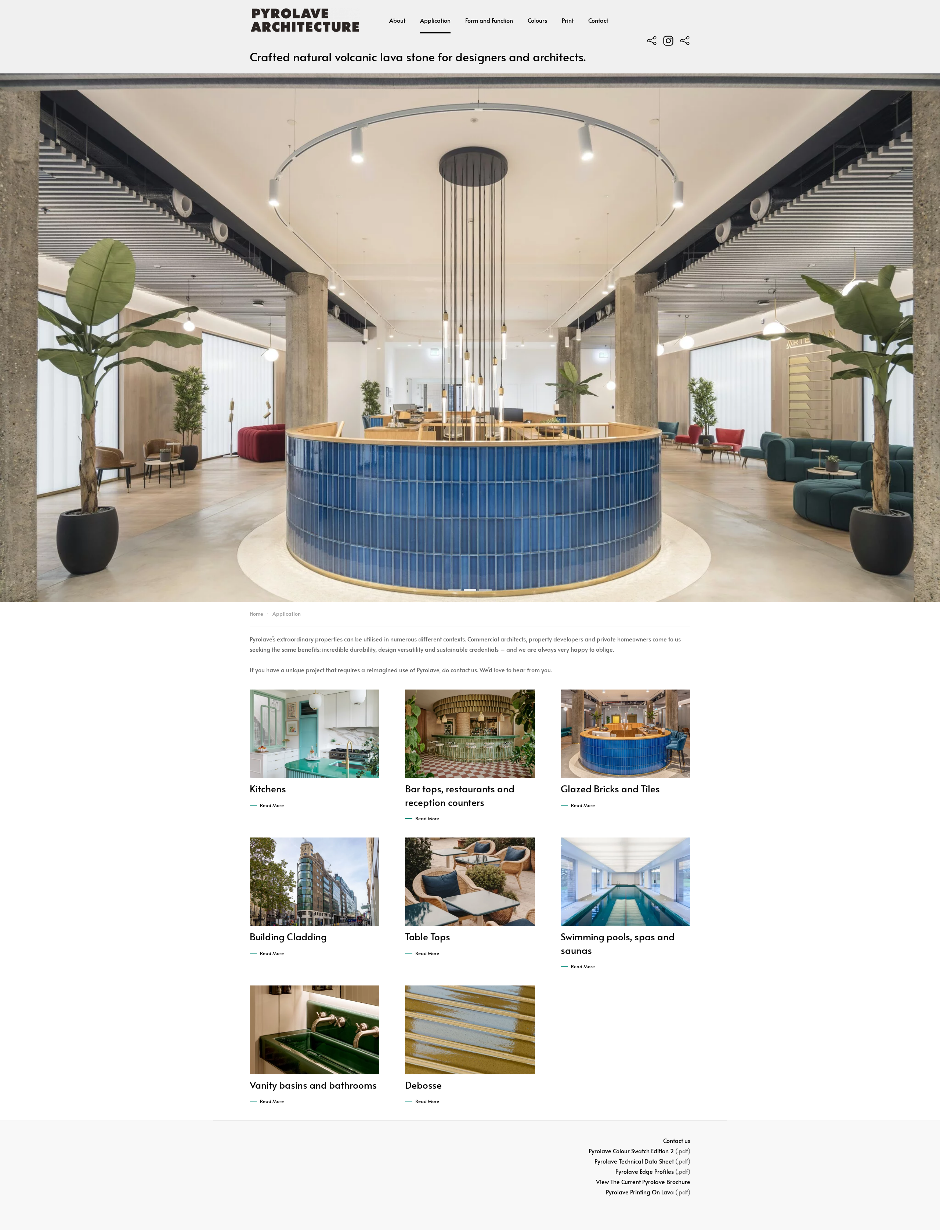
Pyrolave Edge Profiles (644, 1171)
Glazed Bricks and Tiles (610, 788)
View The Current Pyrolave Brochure (643, 1181)
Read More (272, 805)
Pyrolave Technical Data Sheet (634, 1161)
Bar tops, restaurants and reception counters (459, 795)
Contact (598, 20)
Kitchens (268, 788)
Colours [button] (537, 20)
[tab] (454, 590)
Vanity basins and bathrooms (313, 1084)
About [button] (397, 20)
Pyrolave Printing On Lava (640, 1192)
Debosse (423, 1084)
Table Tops (427, 936)
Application (435, 20)
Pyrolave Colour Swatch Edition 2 (631, 1151)
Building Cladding (288, 936)
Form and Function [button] (489, 20)
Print (568, 20)
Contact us (676, 1140)
